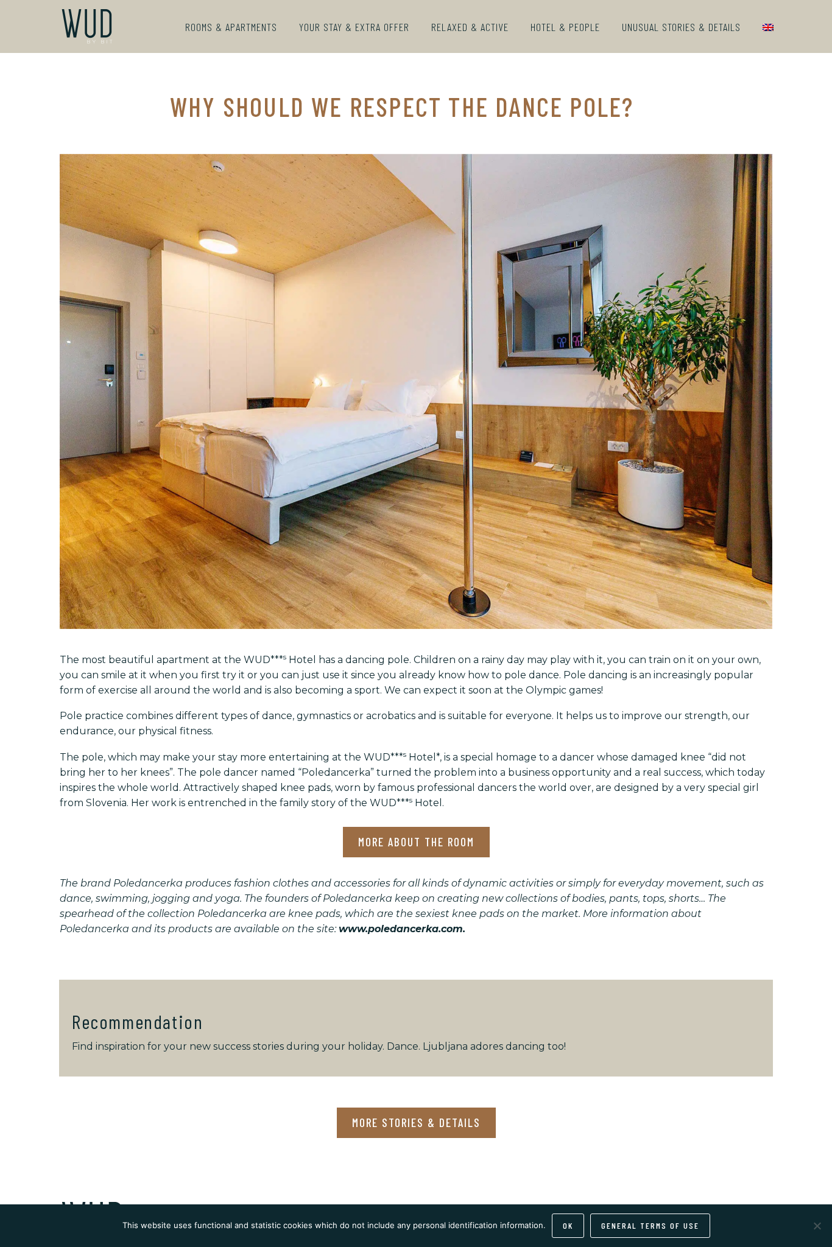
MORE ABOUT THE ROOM (416, 842)
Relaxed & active (470, 27)
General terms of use (650, 1225)
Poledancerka (335, 772)
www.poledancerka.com (401, 929)
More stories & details (416, 1122)
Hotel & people (565, 27)
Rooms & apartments (231, 27)
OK (568, 1225)
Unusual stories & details (681, 27)
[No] (817, 1226)
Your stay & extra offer (354, 27)
